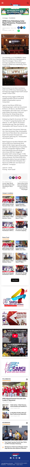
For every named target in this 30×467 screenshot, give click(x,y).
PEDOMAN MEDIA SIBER (21, 463)
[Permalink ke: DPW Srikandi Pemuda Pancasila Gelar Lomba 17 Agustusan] (8, 199)
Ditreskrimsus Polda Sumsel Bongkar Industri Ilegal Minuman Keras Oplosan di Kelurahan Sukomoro (16, 447)
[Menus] (2, 3)
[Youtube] (19, 177)
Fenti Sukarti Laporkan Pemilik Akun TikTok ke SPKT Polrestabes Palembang (16, 443)
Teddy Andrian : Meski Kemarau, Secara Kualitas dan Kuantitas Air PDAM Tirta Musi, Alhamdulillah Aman (8, 217)
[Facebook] (10, 177)
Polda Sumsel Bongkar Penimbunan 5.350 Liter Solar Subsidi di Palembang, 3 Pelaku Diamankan (8, 229)
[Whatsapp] (18, 31)
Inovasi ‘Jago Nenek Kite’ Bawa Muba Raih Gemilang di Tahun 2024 (8, 185)
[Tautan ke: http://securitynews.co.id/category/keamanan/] (27, 423)
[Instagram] (16, 177)
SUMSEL (10, 30)
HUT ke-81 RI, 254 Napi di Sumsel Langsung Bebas (21, 229)
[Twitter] (13, 177)
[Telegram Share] (24, 27)
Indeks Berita (19, 464)
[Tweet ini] (21, 27)
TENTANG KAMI (11, 464)
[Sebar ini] (18, 27)
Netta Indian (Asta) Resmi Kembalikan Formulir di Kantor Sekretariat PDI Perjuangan (22, 185)
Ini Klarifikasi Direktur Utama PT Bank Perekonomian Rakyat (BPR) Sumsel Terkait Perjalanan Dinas (21, 217)
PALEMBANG (5, 30)
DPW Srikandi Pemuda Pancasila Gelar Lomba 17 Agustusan (8, 205)
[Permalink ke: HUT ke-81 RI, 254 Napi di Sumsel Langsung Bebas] (22, 224)
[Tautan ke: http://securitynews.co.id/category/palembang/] (27, 379)
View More (15, 280)
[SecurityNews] (15, 4)
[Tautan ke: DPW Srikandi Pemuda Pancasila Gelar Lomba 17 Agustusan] (15, 389)
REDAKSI (3, 464)
